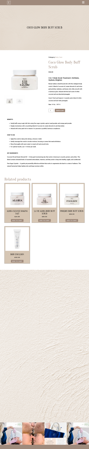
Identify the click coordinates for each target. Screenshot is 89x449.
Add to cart (60, 110)
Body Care (58, 57)
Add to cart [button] (17, 220)
